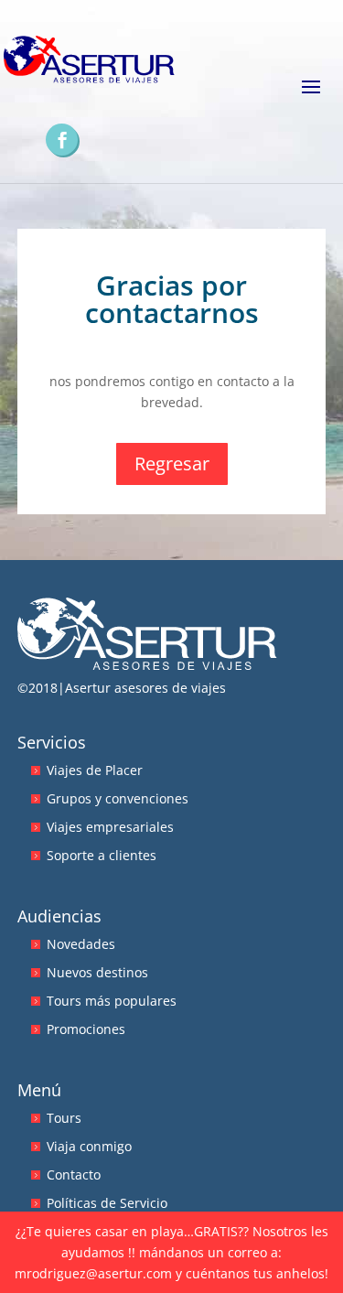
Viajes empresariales (110, 826)
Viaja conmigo (89, 1146)
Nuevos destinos (97, 972)
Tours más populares (112, 1000)
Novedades (81, 944)
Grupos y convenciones (117, 798)
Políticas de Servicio (107, 1203)
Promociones (86, 1029)
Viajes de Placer (95, 770)
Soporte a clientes (101, 855)
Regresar (171, 463)
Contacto (74, 1174)
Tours (64, 1117)
